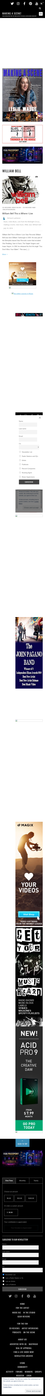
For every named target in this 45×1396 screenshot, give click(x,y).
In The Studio (29, 1312)
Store (22, 1363)
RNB (26, 225)
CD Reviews (14, 1328)
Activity (10, 1371)
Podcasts (16, 1332)
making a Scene (9, 225)
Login (28, 1375)
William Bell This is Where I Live (17, 213)
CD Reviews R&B (29, 207)
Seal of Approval (24, 1348)
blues (6, 222)
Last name (6, 1251)
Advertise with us (18, 1344)
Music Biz (16, 1312)
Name (4, 1244)
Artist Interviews (30, 1328)
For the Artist (22, 1307)
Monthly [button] (22, 1181)
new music (20, 225)
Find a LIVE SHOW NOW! (24, 1352)
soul (30, 225)
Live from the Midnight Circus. (29, 222)
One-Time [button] (9, 1181)
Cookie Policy (7, 1387)
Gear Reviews (24, 1316)
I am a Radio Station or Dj (14, 1278)
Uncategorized (9, 209)
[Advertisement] (22, 42)
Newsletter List (10, 1275)
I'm (3, 1266)
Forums (19, 1371)
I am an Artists (10, 1281)
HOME (22, 1303)
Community (23, 1366)
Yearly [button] (36, 1181)
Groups (38, 1371)
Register (20, 1375)
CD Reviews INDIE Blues (11, 207)
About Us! (22, 1339)
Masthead (33, 1344)
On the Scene (29, 1332)
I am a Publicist (10, 1284)
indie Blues (13, 222)
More (4, 254)
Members (29, 1371)
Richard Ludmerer (14, 218)
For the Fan (22, 1323)
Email (4, 1259)
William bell (37, 225)
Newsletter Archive (24, 1355)
